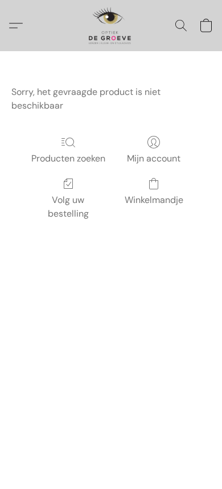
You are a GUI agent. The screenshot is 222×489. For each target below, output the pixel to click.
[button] (111, 25)
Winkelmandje (154, 200)
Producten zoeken (68, 158)
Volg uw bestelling (68, 206)
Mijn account (153, 158)
